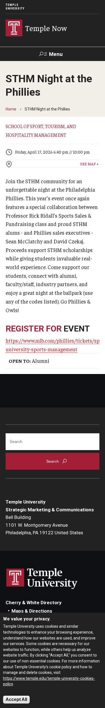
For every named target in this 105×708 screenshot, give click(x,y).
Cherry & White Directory (34, 602)
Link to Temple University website (42, 579)
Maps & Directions (31, 611)
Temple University (15, 6)
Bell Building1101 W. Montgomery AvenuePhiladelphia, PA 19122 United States (44, 524)
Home (11, 109)
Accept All (16, 699)
